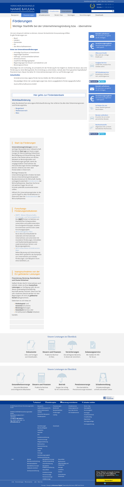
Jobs (99, 1)
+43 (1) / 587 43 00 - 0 (17, 418)
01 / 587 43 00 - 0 (107, 4)
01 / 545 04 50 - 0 (107, 7)
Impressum (111, 1)
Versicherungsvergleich (90, 1)
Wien (17, 113)
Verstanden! (109, 480)
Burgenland (20, 108)
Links (13, 482)
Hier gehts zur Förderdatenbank (48, 95)
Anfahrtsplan (51, 402)
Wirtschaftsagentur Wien (24, 232)
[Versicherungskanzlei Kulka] (22, 8)
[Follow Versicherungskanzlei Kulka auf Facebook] (108, 398)
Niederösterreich (21, 111)
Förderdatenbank (32, 196)
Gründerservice (33, 181)
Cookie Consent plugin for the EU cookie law (108, 483)
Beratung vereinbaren (69, 402)
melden (89, 402)
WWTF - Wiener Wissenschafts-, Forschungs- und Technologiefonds (27, 216)
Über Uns (103, 1)
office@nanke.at (15, 422)
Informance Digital (57, 485)
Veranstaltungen (19, 482)
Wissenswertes (28, 482)
